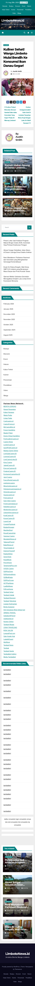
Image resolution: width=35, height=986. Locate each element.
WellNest (7, 642)
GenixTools (7, 557)
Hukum (29, 6)
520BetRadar (8, 577)
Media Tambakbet (10, 657)
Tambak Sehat (8, 592)
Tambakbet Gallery (10, 654)
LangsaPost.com (9, 633)
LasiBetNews (8, 586)
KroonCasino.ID (9, 518)
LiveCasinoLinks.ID (10, 459)
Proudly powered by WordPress (11, 966)
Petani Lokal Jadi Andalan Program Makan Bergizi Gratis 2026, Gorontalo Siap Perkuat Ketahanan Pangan (17, 243)
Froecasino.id (8, 498)
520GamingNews (10, 574)
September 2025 (9, 330)
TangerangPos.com (10, 565)
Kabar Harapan (9, 412)
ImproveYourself (9, 551)
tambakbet (7, 670)
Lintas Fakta (8, 418)
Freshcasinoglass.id (10, 504)
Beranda (5, 6)
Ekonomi (17, 6)
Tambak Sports (9, 651)
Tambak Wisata (9, 624)
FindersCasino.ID (10, 471)
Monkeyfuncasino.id (10, 509)
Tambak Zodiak (9, 595)
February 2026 (9, 304)
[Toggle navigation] (32, 32)
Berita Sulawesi (9, 607)
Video (14, 13)
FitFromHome (8, 589)
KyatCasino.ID (9, 515)
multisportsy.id (8, 619)
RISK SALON (8, 630)
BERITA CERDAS (10, 406)
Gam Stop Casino (10, 501)
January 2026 (8, 309)
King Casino (8, 462)
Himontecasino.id (10, 492)
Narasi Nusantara (10, 409)
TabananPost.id (9, 542)
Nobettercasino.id (10, 507)
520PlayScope (9, 580)
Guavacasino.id (9, 495)
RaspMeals (7, 560)
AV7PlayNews (9, 583)
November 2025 (9, 319)
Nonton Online (9, 621)
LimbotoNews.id (12, 20)
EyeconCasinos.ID (10, 468)
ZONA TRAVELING (10, 627)
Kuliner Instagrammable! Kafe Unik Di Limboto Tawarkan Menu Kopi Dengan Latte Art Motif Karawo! (24, 115)
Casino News (8, 442)
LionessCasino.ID (10, 456)
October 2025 (8, 324)
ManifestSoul (8, 530)
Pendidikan (28, 9)
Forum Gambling (9, 430)
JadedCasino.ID (9, 465)
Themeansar (18, 969)
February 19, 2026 (13, 866)
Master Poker (8, 433)
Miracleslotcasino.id (10, 486)
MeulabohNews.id (10, 539)
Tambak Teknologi (10, 601)
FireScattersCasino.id (11, 439)
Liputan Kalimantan (10, 604)
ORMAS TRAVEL (10, 613)
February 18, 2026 (13, 910)
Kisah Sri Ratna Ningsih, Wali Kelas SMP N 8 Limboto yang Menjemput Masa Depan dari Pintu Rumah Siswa (17, 269)
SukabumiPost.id (9, 616)
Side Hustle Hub (9, 636)
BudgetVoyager (9, 527)
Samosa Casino (9, 536)
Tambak (6, 648)
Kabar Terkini (5, 9)
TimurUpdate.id (9, 548)
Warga (19, 13)
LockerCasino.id (9, 445)
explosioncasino (9, 483)
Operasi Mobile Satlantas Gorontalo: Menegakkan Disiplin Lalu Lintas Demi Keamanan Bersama (17, 279)
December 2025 (9, 314)
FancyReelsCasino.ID (11, 480)
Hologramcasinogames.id (12, 489)
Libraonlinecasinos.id (11, 512)
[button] (24, 33)
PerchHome (8, 563)
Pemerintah (20, 9)
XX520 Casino (9, 568)
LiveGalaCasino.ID (10, 453)
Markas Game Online (11, 451)
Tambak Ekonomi (9, 598)
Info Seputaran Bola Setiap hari (14, 610)
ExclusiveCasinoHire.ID (12, 474)
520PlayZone (8, 571)
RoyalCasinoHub (9, 533)
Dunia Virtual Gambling (12, 436)
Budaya (11, 6)
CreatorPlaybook (9, 524)
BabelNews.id (8, 545)
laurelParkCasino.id (10, 448)
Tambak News (8, 645)
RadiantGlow (8, 554)
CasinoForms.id (9, 424)
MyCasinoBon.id (9, 427)
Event (23, 6)
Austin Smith (17, 71)
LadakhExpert (8, 639)
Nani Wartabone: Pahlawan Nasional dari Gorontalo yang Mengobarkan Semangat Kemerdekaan (17, 260)
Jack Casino (8, 477)
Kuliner (13, 9)
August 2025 (8, 335)
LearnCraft (7, 521)
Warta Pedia (8, 415)
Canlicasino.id (8, 421)
